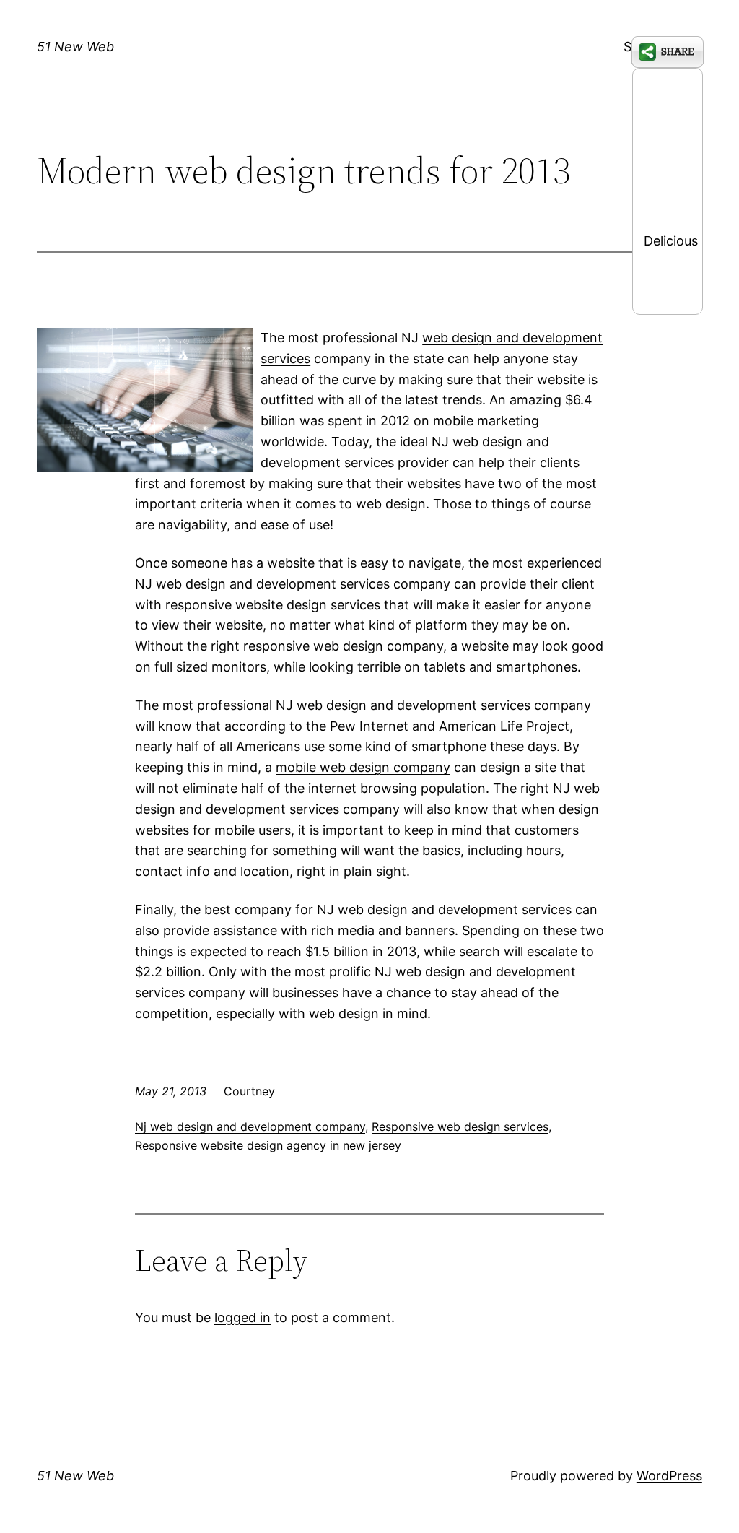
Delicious (671, 240)
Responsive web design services (460, 1126)
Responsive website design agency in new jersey (268, 1145)
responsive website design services (272, 604)
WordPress (669, 1475)
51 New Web (75, 46)
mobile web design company (363, 767)
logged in (242, 1317)
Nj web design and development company (250, 1126)
